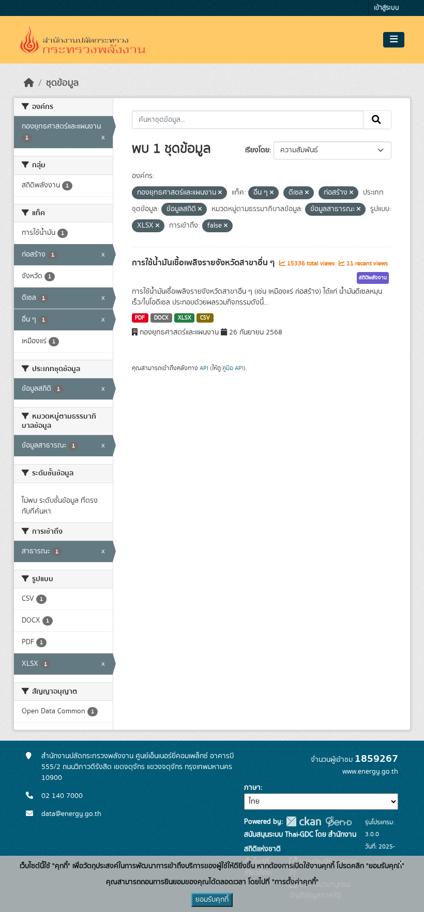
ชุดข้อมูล (62, 83)
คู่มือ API (233, 368)
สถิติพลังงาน (373, 277)
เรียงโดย (257, 150)
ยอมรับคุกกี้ (212, 899)
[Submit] (377, 119)
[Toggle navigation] (393, 39)
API (204, 368)
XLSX (184, 318)
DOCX (161, 318)
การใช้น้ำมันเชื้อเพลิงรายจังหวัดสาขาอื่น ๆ (204, 262)
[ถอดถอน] (220, 193)
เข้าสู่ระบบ (386, 8)
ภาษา (252, 787)
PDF (140, 318)
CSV (205, 318)
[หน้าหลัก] (29, 83)
